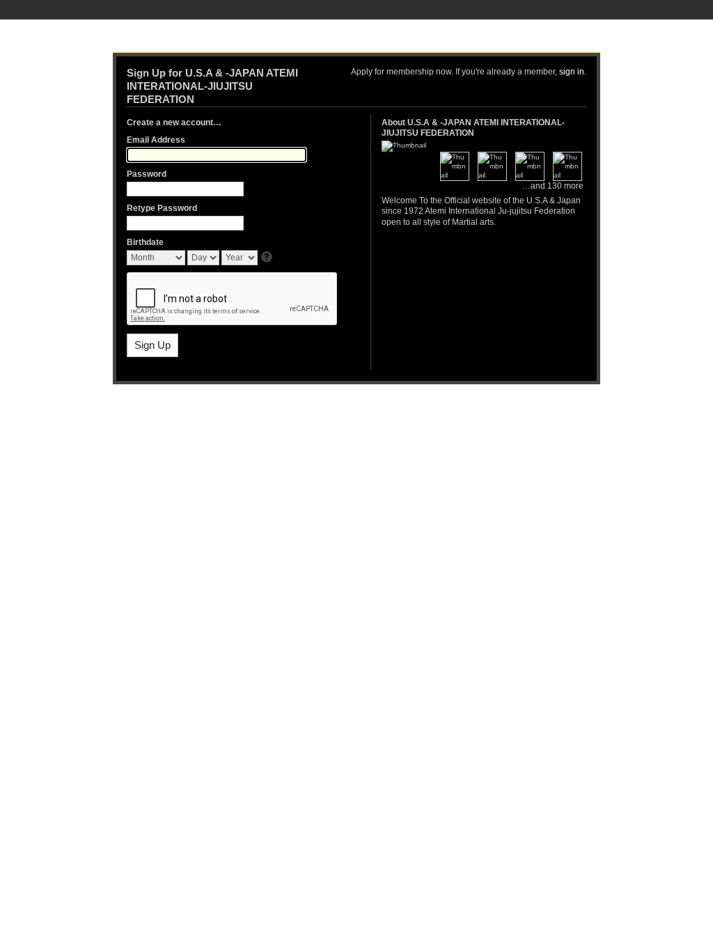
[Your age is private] (267, 258)
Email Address (156, 140)
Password (146, 174)
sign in (571, 72)
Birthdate (145, 242)
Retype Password (162, 208)
